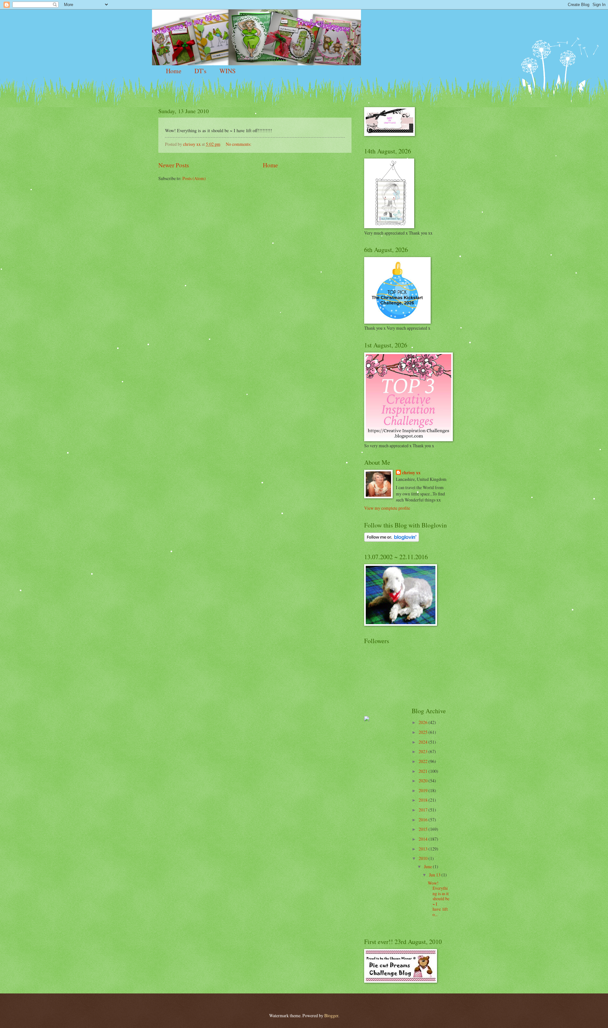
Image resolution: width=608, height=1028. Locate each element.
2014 (423, 839)
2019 (423, 790)
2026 (423, 722)
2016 (423, 820)
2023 (423, 751)
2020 (423, 781)
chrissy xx (411, 473)
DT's (200, 71)
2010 (423, 858)
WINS (227, 71)
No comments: (239, 144)
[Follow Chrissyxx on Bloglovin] (391, 540)
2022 (423, 761)
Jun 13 (435, 875)
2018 (423, 800)
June (428, 866)
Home (173, 71)
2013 (423, 849)
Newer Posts (173, 165)
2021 (423, 771)
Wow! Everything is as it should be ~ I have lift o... (438, 898)
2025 (423, 732)
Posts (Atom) (194, 178)
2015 (423, 829)
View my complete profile (387, 508)
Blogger (331, 1015)
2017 (423, 810)
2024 (423, 742)
